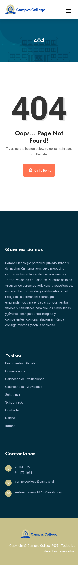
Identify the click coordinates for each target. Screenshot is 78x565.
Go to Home (42, 170)
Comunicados (15, 371)
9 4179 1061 (23, 473)
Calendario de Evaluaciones (24, 379)
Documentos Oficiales (21, 363)
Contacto (12, 410)
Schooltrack (14, 402)
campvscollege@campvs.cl (34, 482)
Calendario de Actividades (23, 387)
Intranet (11, 426)
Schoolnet (12, 395)
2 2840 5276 (23, 467)
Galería (10, 418)
